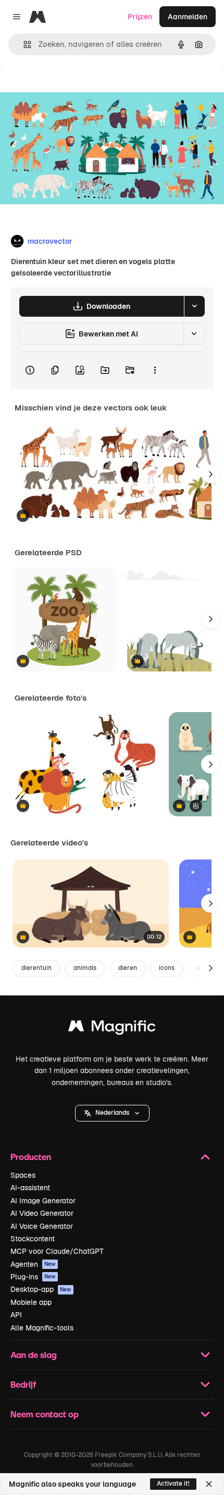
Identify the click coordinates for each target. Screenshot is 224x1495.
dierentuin (36, 968)
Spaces (22, 1175)
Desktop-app (40, 1289)
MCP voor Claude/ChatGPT (57, 1251)
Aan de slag (33, 1354)
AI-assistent (30, 1187)
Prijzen (140, 16)
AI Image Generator (43, 1200)
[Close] (209, 1484)
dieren (127, 968)
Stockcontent (32, 1238)
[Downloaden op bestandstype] (194, 306)
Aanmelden (187, 16)
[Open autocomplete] (23, 44)
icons (167, 968)
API (16, 1314)
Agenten (33, 1264)
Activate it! (173, 1483)
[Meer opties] (154, 370)
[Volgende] (210, 474)
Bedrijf (23, 1384)
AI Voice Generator (41, 1226)
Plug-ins (33, 1276)
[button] (112, 1113)
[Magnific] (112, 1028)
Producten (30, 1156)
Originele (68, 89)
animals (84, 968)
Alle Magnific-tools (41, 1327)
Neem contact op (44, 1414)
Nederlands (112, 1112)
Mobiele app (31, 1302)
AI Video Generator (41, 1213)
